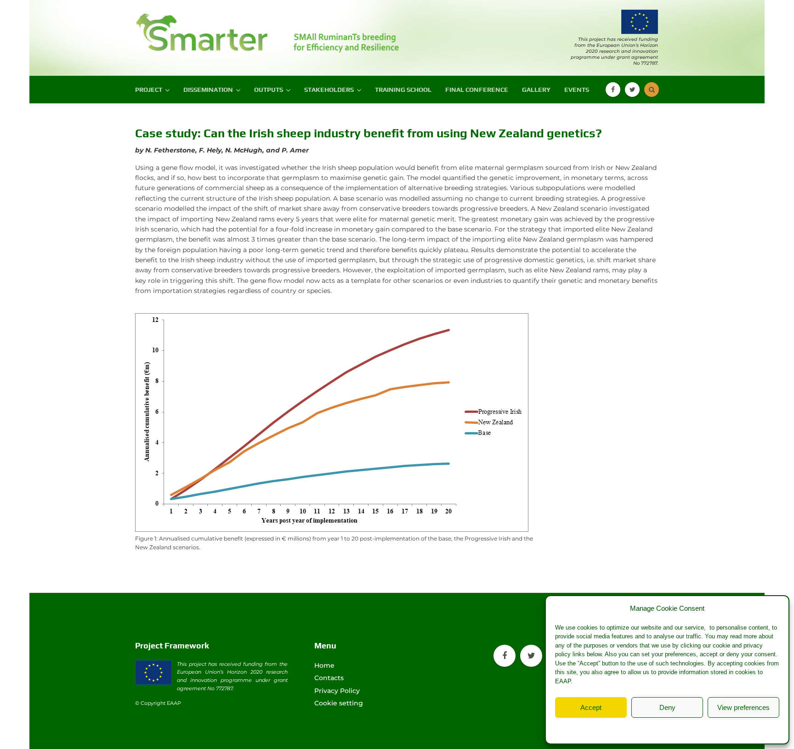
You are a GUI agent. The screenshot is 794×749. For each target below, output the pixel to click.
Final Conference (476, 89)
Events (576, 89)
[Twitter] (632, 89)
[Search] (651, 89)
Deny (667, 707)
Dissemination (208, 89)
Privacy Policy (685, 728)
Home (324, 665)
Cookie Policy (643, 728)
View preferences (743, 707)
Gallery (536, 89)
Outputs (268, 89)
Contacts (329, 678)
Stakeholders (329, 89)
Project (148, 89)
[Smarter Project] (204, 28)
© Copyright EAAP (158, 703)
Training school (403, 89)
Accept (590, 707)
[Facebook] (613, 89)
